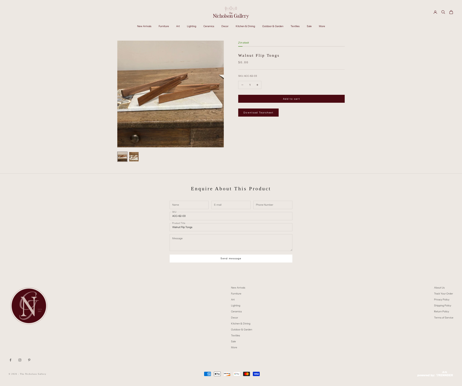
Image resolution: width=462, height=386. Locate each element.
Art (178, 26)
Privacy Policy (441, 299)
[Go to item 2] (134, 157)
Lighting (191, 26)
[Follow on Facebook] (10, 360)
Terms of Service (443, 317)
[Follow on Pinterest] (29, 360)
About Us (439, 287)
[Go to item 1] (122, 157)
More (322, 26)
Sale (309, 26)
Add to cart (291, 98)
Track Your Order (443, 293)
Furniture (164, 26)
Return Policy (441, 311)
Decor (224, 26)
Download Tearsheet (258, 112)
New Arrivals (144, 26)
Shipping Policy (442, 305)
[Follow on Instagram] (20, 360)
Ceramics (208, 26)
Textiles (295, 26)
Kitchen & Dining (245, 26)
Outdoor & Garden (272, 26)
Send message (231, 258)
